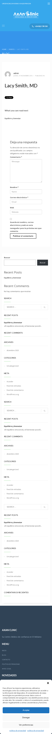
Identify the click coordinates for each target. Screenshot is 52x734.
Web (12, 207)
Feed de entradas (14, 386)
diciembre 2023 (13, 350)
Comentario (16, 157)
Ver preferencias (26, 725)
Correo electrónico (19, 197)
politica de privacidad (17, 730)
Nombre (14, 187)
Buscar (7, 257)
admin (16, 73)
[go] (44, 307)
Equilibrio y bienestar (13, 118)
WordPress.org (13, 394)
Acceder (10, 381)
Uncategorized (13, 366)
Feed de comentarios (15, 390)
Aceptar (26, 710)
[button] (48, 683)
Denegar (26, 717)
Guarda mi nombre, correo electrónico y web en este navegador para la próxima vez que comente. (25, 226)
